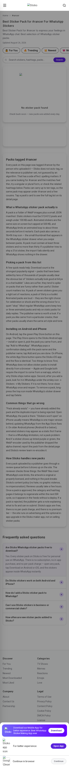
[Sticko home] (34, 5)
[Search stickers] (64, 5)
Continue (58, 761)
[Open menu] (4, 5)
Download (56, 730)
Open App (58, 746)
